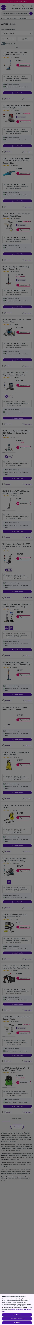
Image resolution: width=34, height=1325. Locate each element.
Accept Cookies (17, 1314)
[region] (17, 1309)
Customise (17, 1322)
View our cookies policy (17, 1309)
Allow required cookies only (17, 1318)
